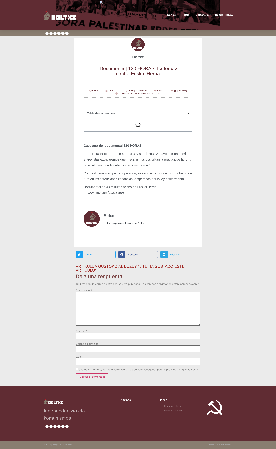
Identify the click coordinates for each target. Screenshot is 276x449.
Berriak (171, 15)
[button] (187, 113)
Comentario (84, 290)
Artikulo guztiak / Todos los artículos (125, 223)
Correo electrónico (88, 344)
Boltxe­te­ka (202, 15)
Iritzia (186, 15)
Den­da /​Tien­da (224, 15)
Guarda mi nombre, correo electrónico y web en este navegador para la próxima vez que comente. (139, 369)
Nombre (82, 331)
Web (78, 356)
